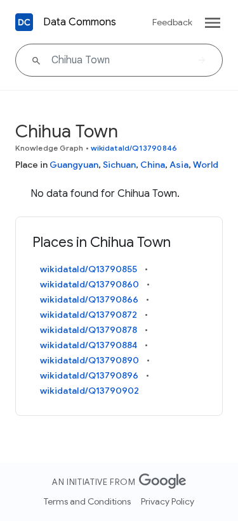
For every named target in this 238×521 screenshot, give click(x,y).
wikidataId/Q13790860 (89, 284)
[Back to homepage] (24, 22)
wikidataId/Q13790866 (89, 299)
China (152, 164)
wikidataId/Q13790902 (89, 390)
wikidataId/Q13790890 (89, 360)
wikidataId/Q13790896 (89, 375)
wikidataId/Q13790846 (134, 148)
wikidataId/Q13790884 (88, 345)
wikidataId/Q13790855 (88, 269)
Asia (178, 164)
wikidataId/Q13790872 (88, 314)
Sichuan (119, 164)
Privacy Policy (167, 501)
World (205, 164)
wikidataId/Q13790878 (88, 330)
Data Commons (79, 22)
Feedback (172, 22)
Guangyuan (74, 164)
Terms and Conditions (87, 501)
